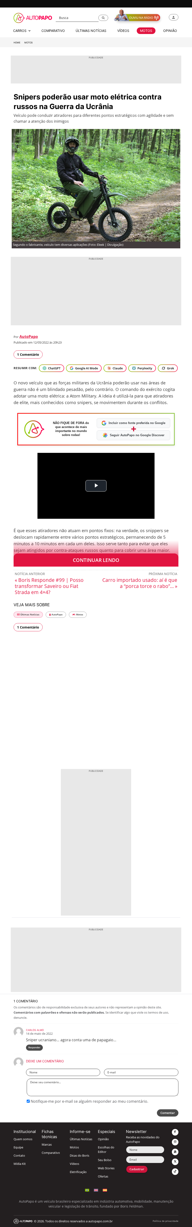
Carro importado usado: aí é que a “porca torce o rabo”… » (139, 583)
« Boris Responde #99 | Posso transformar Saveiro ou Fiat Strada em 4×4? (49, 586)
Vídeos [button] (123, 31)
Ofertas (103, 1176)
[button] (103, 18)
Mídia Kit (20, 1164)
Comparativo (51, 1153)
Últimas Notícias (29, 614)
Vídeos (74, 1164)
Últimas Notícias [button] (91, 31)
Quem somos (23, 1139)
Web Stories (106, 1168)
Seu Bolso (104, 1160)
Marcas (47, 1145)
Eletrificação (78, 1172)
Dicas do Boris (79, 1156)
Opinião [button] (170, 31)
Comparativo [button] (53, 31)
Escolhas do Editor (106, 1149)
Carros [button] (20, 31)
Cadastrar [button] (136, 1169)
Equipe (18, 1147)
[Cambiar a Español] (104, 1189)
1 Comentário (28, 354)
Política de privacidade (165, 1221)
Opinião (103, 1139)
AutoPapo (28, 336)
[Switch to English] (96, 1189)
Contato (19, 1156)
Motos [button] (146, 31)
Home (17, 42)
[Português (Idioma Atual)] (87, 1189)
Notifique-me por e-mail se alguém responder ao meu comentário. (89, 1101)
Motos (28, 42)
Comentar (167, 1113)
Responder (34, 1047)
